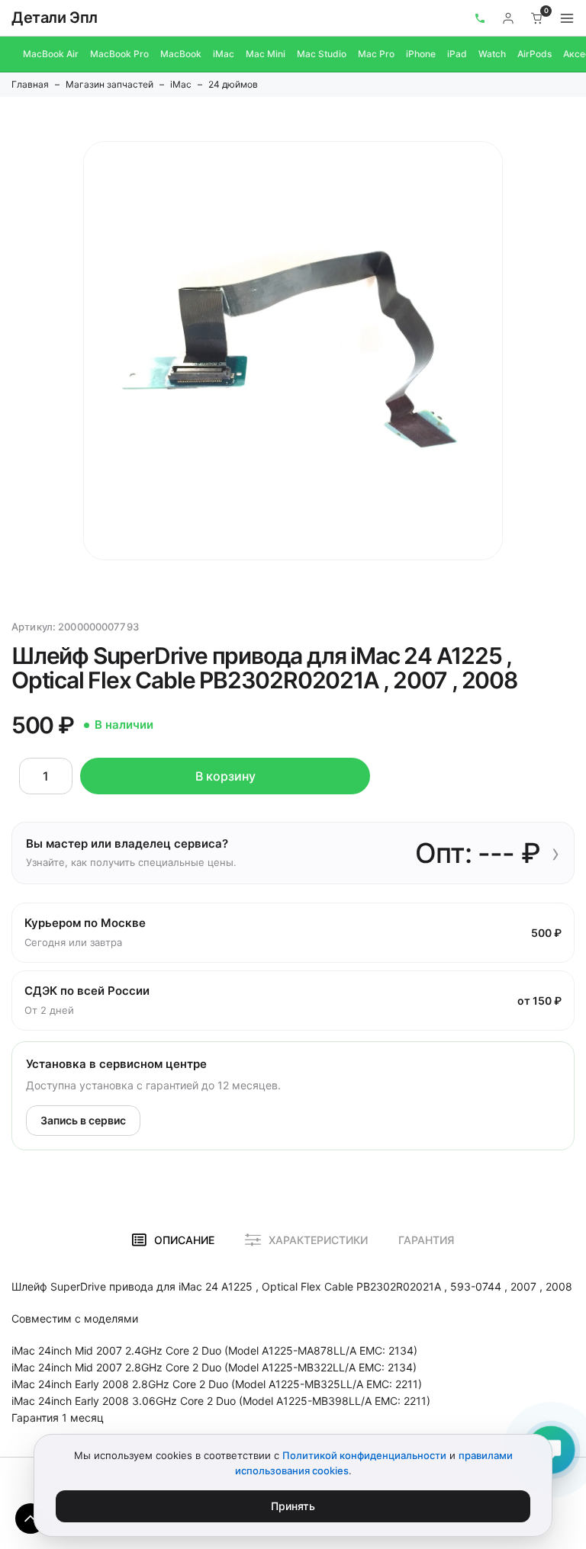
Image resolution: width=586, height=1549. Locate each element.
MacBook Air (51, 53)
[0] (537, 18)
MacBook (180, 53)
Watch (492, 53)
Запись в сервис (83, 1120)
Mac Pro (376, 53)
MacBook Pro (119, 53)
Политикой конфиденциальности (364, 1455)
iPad (457, 53)
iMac (223, 53)
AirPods (534, 53)
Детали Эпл (54, 17)
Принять (293, 1505)
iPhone (421, 53)
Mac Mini (265, 53)
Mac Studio (321, 53)
